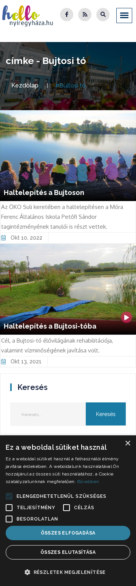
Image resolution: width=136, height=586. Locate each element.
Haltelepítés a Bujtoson (44, 192)
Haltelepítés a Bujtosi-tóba (50, 326)
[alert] (68, 510)
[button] (9, 496)
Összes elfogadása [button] (68, 533)
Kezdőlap (25, 85)
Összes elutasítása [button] (68, 552)
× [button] (127, 443)
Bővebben (88, 481)
